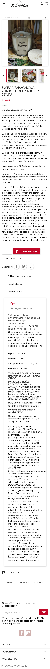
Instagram (28, 633)
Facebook (21, 633)
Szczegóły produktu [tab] (21, 308)
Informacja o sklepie (14, 665)
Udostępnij (16, 266)
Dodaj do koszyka (26, 251)
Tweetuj (24, 266)
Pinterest (31, 266)
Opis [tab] (12, 303)
